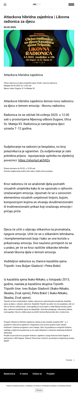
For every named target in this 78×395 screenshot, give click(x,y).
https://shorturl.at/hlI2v (34, 160)
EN (39, 4)
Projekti (51, 374)
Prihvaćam (39, 390)
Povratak (69, 360)
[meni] (71, 4)
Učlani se (37, 374)
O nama (24, 374)
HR (34, 4)
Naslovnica (9, 374)
